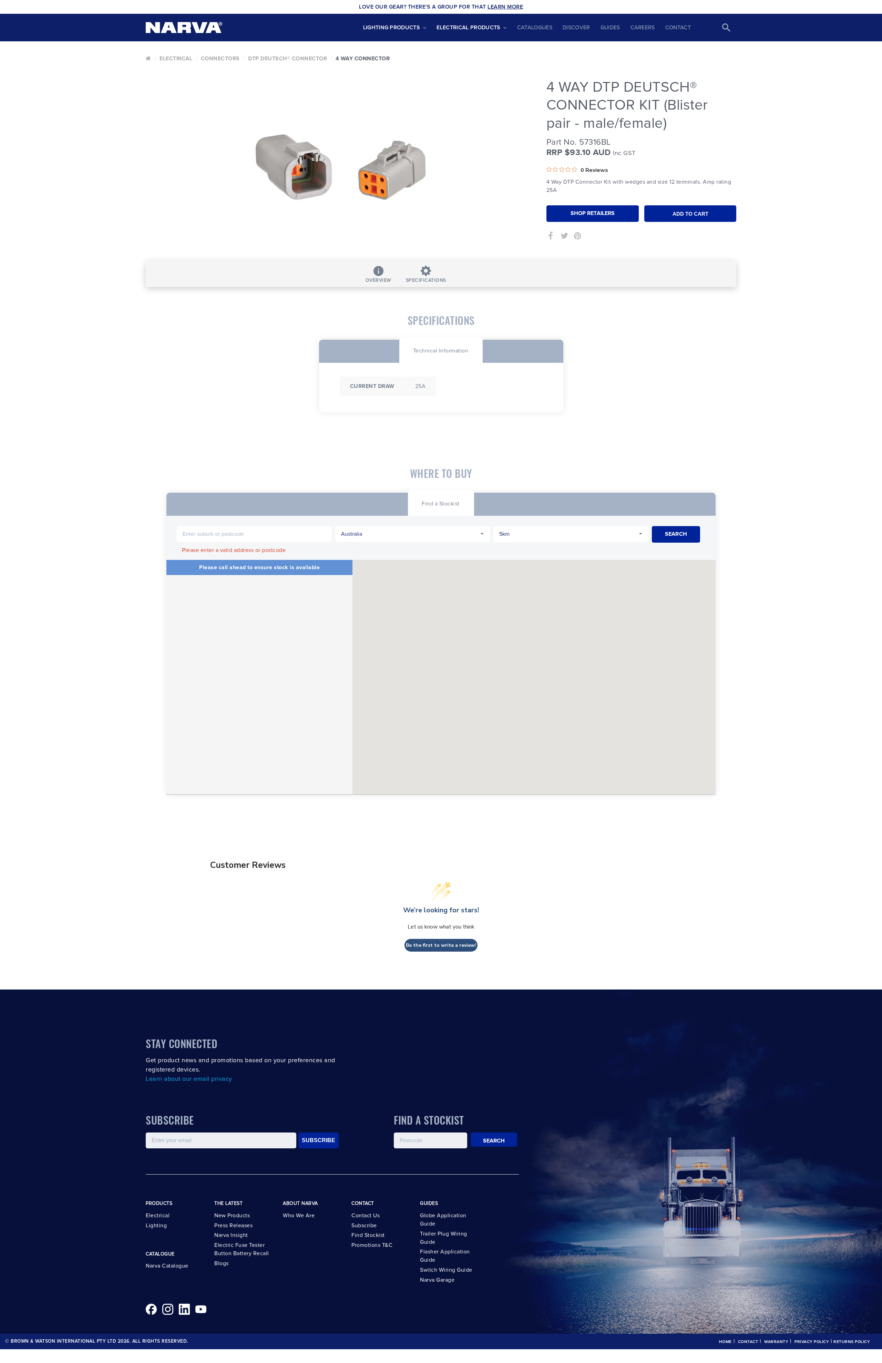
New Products (232, 1215)
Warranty (776, 1342)
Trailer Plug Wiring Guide (443, 1238)
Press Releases (233, 1225)
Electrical (176, 58)
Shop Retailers (593, 213)
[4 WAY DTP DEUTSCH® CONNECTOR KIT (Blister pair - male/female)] (341, 167)
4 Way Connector (363, 58)
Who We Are (299, 1215)
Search (494, 1141)
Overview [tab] (378, 280)
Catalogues (534, 27)
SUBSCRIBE (318, 1140)
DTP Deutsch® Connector (287, 58)
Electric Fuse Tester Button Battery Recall (241, 1249)
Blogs (221, 1263)
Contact (678, 27)
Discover (576, 27)
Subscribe (364, 1225)
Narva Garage (437, 1280)
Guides (610, 27)
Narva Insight (231, 1235)
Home (725, 1342)
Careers (642, 27)
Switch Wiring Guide (446, 1270)
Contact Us (365, 1215)
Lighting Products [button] (391, 27)
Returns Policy (851, 1342)
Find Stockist (368, 1235)
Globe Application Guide (443, 1220)
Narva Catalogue (167, 1266)
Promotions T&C (371, 1245)
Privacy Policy (811, 1342)
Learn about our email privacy (189, 1079)
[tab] (440, 350)
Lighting (156, 1225)
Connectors (220, 58)
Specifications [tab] (426, 280)
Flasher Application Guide (445, 1256)
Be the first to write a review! (441, 945)
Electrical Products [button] (468, 27)
